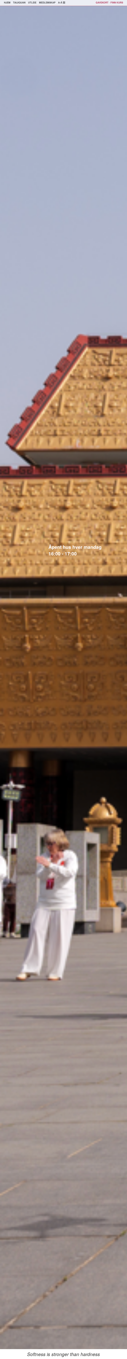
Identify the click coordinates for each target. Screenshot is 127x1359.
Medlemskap (47, 2)
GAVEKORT (102, 2)
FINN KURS (116, 2)
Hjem (7, 2)
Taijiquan (19, 2)
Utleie (32, 2)
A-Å (60, 2)
